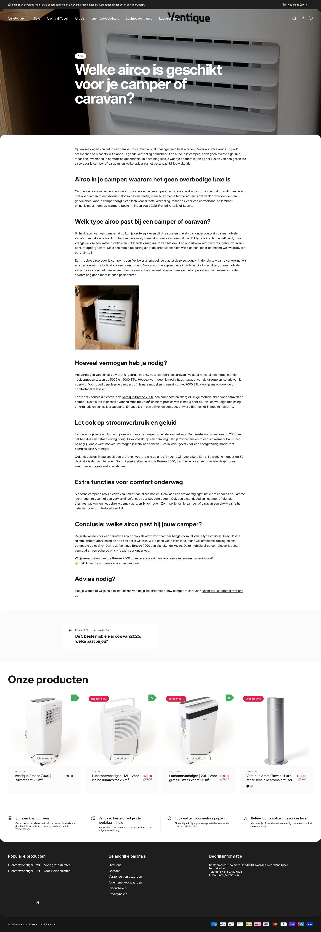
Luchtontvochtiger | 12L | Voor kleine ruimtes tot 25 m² (115, 778)
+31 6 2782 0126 (232, 871)
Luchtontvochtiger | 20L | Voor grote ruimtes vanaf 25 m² (193, 778)
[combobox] (298, 4)
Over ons (115, 865)
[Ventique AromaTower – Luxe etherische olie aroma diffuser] (276, 729)
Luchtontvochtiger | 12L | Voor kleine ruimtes (39, 871)
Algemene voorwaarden (125, 882)
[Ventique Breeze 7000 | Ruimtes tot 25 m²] (44, 729)
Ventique (20, 771)
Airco (80, 56)
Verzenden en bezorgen (125, 876)
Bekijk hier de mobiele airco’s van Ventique (109, 563)
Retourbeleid (117, 888)
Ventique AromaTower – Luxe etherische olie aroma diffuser (269, 778)
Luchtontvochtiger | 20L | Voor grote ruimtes (39, 865)
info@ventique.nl (229, 875)
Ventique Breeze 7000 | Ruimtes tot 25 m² (33, 778)
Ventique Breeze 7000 (137, 397)
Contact (114, 871)
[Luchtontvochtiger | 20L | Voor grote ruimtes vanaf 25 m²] (199, 729)
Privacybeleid (118, 894)
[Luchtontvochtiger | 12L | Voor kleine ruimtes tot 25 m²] (121, 729)
